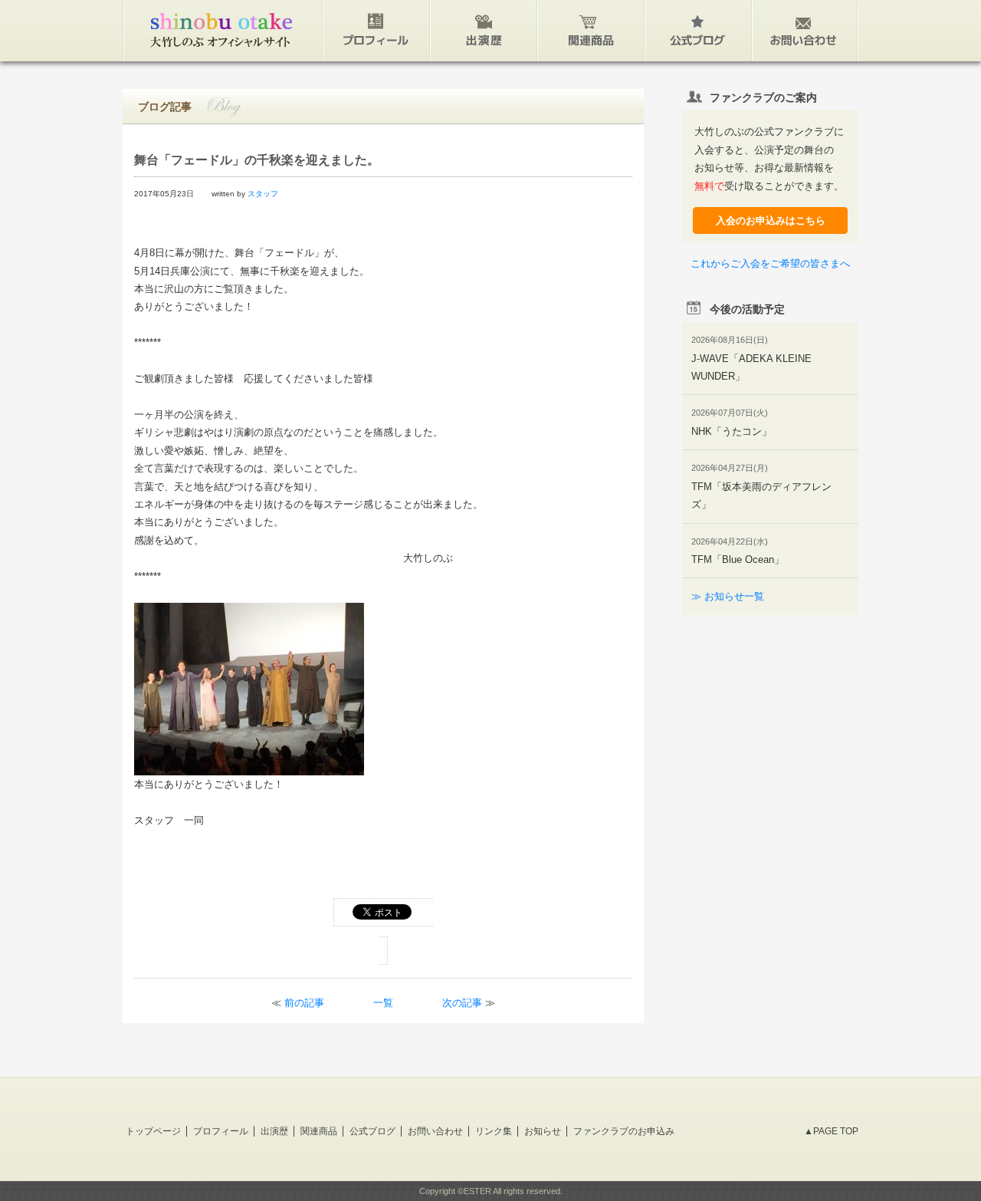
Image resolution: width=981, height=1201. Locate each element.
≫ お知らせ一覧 (727, 596)
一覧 (383, 1003)
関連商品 (318, 1131)
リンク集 (493, 1131)
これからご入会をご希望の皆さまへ (770, 263)
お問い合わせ (435, 1131)
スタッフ (263, 193)
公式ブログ (372, 1131)
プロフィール (220, 1131)
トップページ (153, 1131)
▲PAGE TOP (831, 1131)
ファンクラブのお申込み (623, 1131)
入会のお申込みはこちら (770, 220)
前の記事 (304, 1003)
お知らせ (542, 1131)
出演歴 (274, 1131)
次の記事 (462, 1003)
